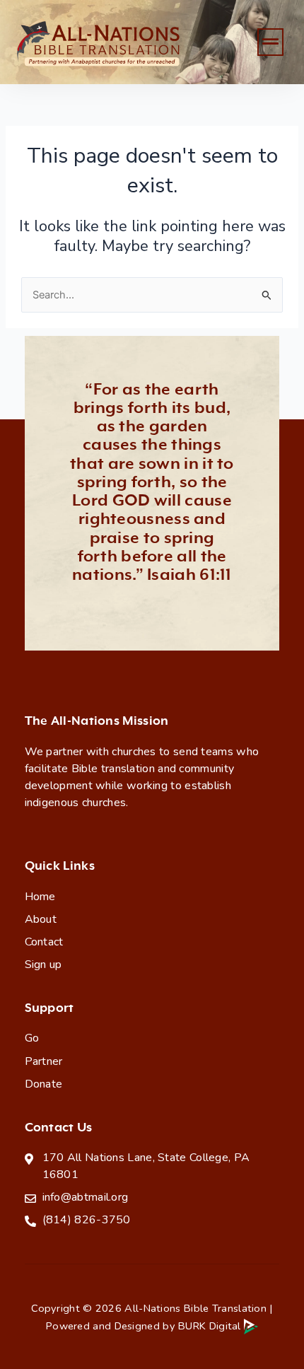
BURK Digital (211, 1326)
